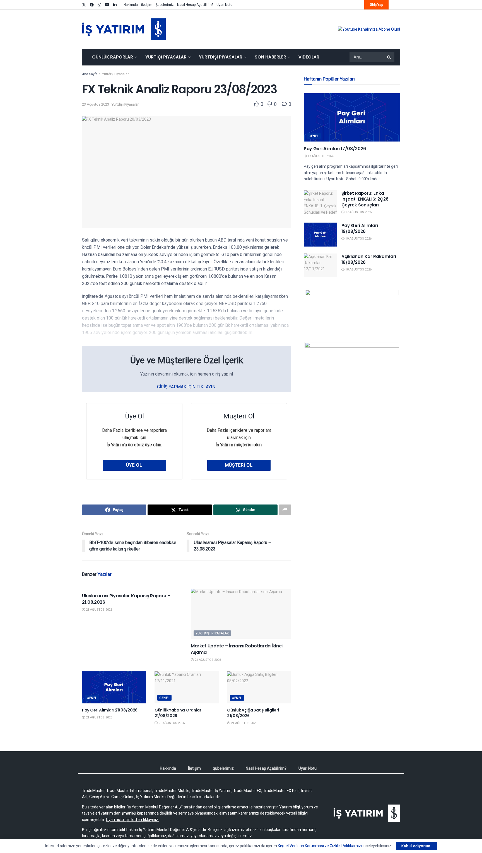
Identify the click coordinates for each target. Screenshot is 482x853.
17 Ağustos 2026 (320, 156)
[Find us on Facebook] (92, 5)
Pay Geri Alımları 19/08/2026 (359, 228)
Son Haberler (270, 57)
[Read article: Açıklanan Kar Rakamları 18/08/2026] (320, 265)
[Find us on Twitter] (84, 5)
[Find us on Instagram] (99, 5)
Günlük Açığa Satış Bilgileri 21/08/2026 (253, 712)
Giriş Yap (376, 5)
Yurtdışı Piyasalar (220, 57)
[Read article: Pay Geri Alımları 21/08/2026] (114, 687)
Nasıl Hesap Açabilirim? (195, 5)
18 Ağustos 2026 (358, 269)
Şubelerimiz (165, 5)
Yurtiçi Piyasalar (166, 57)
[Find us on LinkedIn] (115, 5)
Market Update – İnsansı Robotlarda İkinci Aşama (237, 649)
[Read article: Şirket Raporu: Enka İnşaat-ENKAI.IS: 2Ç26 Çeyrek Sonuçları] (320, 202)
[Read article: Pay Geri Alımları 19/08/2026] (320, 235)
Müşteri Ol (239, 465)
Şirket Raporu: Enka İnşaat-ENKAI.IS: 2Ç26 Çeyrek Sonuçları (365, 199)
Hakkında (131, 5)
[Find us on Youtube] (107, 5)
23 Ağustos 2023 (95, 104)
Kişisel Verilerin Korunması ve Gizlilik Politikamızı (320, 846)
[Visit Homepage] (124, 29)
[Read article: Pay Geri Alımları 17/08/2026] (352, 117)
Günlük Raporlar (112, 57)
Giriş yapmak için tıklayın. (186, 386)
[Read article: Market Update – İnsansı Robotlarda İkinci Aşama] (241, 614)
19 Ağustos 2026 (358, 238)
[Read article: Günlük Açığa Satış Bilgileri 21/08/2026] (259, 687)
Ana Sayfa (90, 74)
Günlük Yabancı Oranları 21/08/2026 (179, 712)
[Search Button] (389, 57)
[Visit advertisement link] (369, 29)
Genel (92, 698)
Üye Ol (134, 465)
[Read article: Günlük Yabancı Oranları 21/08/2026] (187, 687)
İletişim (146, 5)
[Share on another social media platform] (285, 510)
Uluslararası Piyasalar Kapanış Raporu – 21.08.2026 (126, 599)
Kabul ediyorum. (416, 846)
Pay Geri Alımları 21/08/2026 (110, 710)
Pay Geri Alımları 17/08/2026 (335, 148)
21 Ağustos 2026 (98, 609)
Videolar (308, 57)
